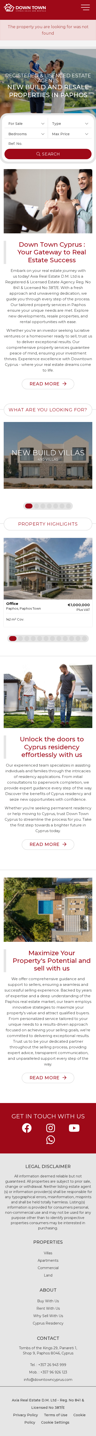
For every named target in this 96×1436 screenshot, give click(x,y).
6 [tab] (62, 506)
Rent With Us (48, 1308)
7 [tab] (68, 506)
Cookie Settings (55, 1422)
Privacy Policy (25, 1415)
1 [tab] (27, 506)
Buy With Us (48, 1301)
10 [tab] (71, 638)
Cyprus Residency (48, 1323)
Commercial (48, 1268)
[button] (26, 123)
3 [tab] (42, 506)
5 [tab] (55, 506)
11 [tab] (78, 638)
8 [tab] (58, 638)
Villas (48, 1253)
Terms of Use (55, 1415)
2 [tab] (36, 506)
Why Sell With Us (48, 1316)
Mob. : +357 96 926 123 (48, 1372)
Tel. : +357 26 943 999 (48, 1365)
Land (48, 1275)
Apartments (48, 1260)
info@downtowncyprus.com (48, 1379)
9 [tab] (65, 638)
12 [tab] (84, 638)
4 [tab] (49, 506)
